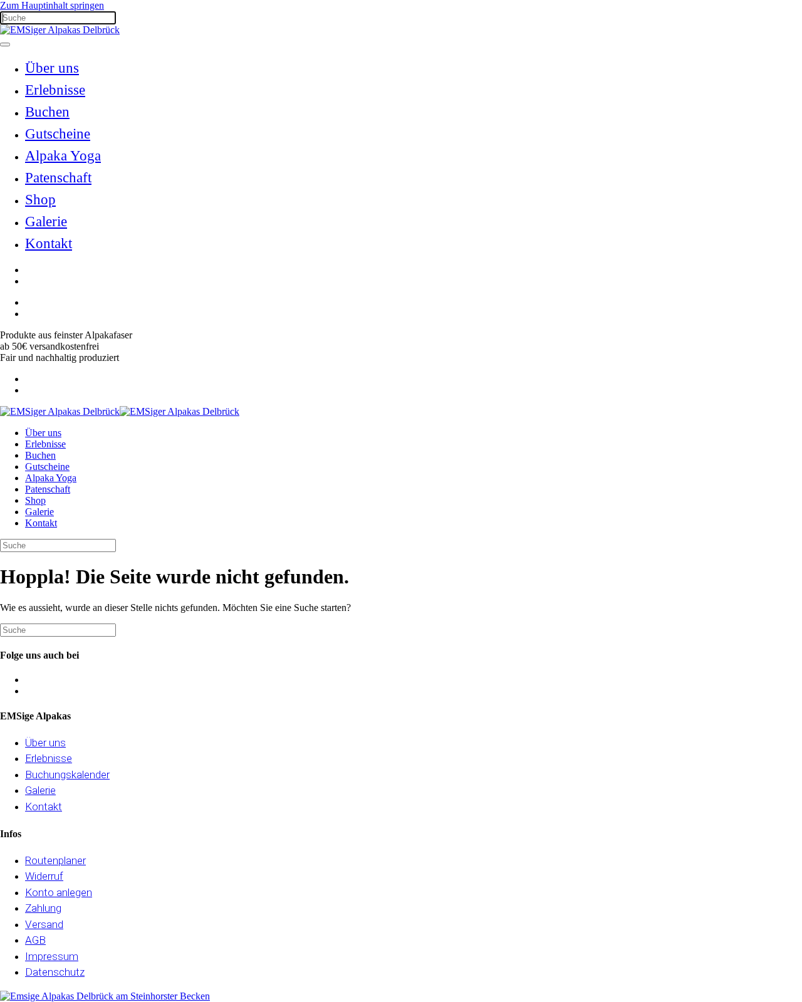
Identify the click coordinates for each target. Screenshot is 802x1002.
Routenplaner (55, 860)
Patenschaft (58, 177)
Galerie (46, 221)
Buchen (47, 112)
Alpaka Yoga (63, 156)
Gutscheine (57, 134)
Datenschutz (55, 972)
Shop (40, 199)
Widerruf (44, 876)
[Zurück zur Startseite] (60, 29)
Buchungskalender (67, 774)
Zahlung (43, 908)
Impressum (51, 956)
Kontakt (48, 243)
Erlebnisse (55, 90)
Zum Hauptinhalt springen (52, 5)
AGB (35, 940)
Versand (44, 924)
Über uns (52, 68)
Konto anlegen (58, 892)
